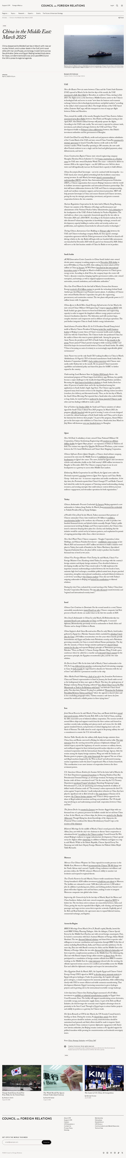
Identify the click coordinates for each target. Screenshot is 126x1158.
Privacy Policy (68, 1128)
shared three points (101, 1017)
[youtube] (111, 1152)
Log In (112, 5)
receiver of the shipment (73, 824)
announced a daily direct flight (75, 95)
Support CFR (6, 5)
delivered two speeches (83, 666)
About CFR (67, 1118)
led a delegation (115, 210)
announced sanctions (89, 775)
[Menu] (122, 5)
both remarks (78, 669)
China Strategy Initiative (76, 1041)
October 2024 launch (100, 374)
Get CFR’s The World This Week (15, 1137)
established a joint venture (107, 542)
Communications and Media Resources (107, 1126)
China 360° (92, 1041)
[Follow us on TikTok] (118, 1152)
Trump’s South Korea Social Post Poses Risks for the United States (13, 1094)
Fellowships (98, 1120)
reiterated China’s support (107, 653)
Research (21, 13)
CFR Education (68, 1124)
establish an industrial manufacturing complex (91, 996)
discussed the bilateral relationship (107, 950)
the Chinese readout (90, 577)
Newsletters (98, 1122)
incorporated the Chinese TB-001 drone (103, 866)
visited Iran (87, 840)
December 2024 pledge (109, 262)
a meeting (82, 476)
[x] (122, 1152)
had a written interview (97, 361)
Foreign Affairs (16, 5)
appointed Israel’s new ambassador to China (80, 621)
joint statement (94, 961)
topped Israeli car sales (92, 610)
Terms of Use (99, 1128)
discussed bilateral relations (88, 939)
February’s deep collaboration (92, 130)
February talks (105, 231)
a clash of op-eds (93, 677)
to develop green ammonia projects (107, 974)
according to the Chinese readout (90, 834)
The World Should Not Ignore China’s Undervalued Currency (53, 1094)
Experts (30, 13)
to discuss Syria (109, 956)
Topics (13, 13)
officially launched (77, 412)
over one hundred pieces (92, 423)
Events (38, 13)
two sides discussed (100, 590)
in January (80, 268)
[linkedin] (107, 1152)
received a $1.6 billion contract (81, 289)
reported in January (88, 810)
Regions (4, 13)
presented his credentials (113, 507)
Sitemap (66, 1130)
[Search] (117, 5)
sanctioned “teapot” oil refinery (85, 783)
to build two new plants (105, 882)
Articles (4, 18)
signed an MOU (112, 308)
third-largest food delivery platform (88, 383)
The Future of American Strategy (53, 13)
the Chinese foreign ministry (82, 797)
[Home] (63, 6)
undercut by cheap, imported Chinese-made (106, 399)
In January (100, 504)
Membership (99, 1118)
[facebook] (103, 1152)
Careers (66, 1122)
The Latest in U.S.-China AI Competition (99, 1093)
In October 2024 (83, 407)
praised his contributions (100, 579)
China (4, 25)
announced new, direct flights (75, 119)
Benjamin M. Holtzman (71, 74)
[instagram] (114, 1152)
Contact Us (67, 1126)
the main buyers (102, 794)
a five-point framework (91, 756)
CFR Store (98, 1124)
